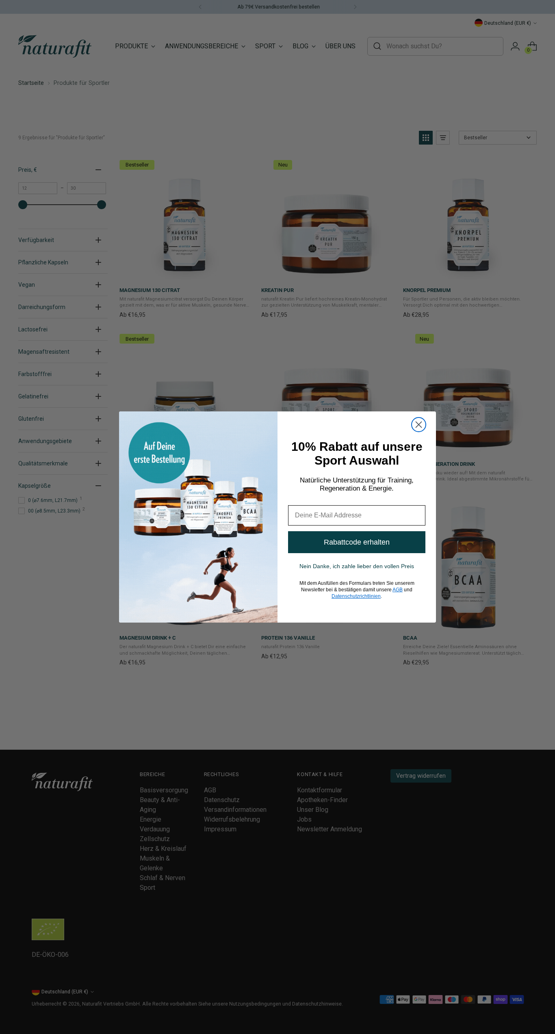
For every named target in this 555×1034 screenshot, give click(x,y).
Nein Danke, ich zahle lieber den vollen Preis (356, 566)
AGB (397, 590)
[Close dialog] (419, 424)
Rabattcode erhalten (357, 542)
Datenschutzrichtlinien (356, 596)
